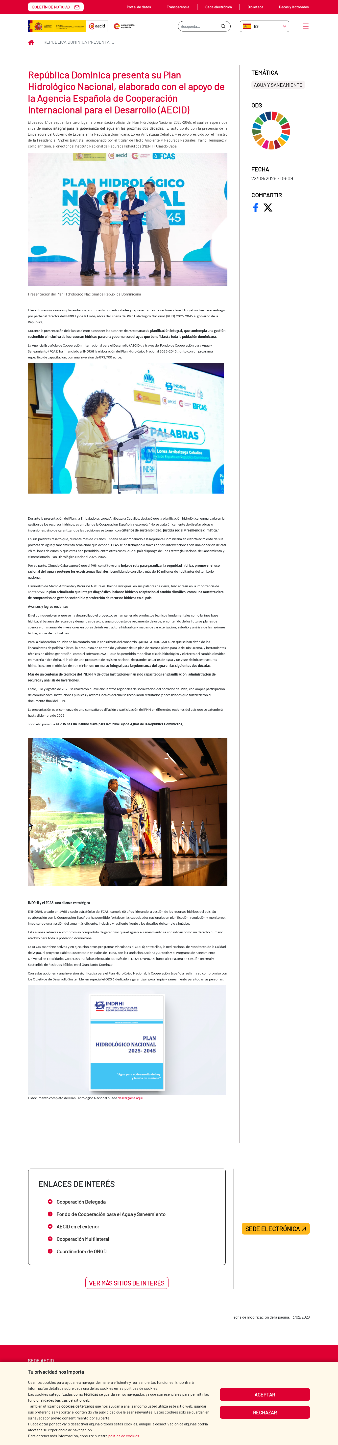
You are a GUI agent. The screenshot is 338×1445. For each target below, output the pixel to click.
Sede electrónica (218, 7)
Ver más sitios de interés (127, 1283)
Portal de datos (139, 7)
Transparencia (178, 7)
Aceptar (265, 1394)
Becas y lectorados (294, 7)
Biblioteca (255, 7)
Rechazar (265, 1412)
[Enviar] (223, 26)
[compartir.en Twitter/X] (268, 207)
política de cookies (123, 1435)
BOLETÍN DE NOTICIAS (51, 6)
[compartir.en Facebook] (255, 207)
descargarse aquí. (131, 1098)
